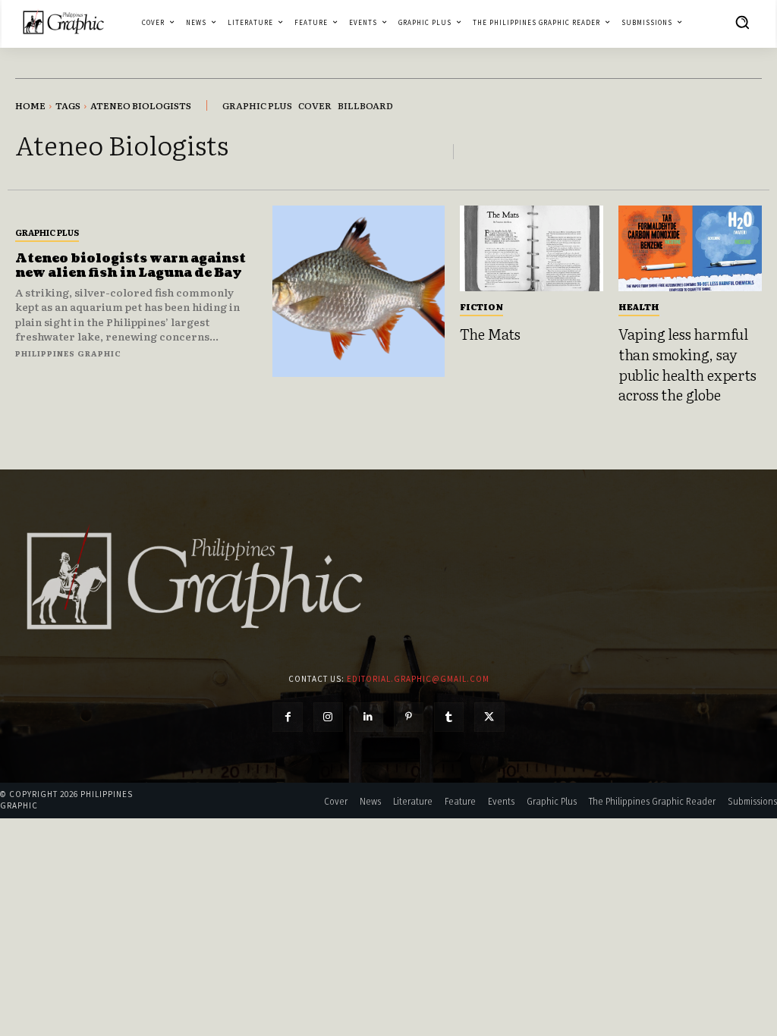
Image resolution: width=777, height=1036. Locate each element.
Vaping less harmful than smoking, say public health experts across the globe (687, 364)
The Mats (490, 333)
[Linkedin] (368, 717)
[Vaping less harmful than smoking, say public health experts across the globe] (690, 248)
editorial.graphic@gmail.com (418, 678)
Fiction (481, 306)
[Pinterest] (408, 717)
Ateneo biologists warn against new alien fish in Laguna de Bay (130, 265)
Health (638, 306)
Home (30, 105)
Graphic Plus (47, 232)
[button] (742, 22)
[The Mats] (531, 248)
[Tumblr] (449, 717)
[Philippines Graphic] (63, 22)
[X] (489, 717)
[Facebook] (287, 717)
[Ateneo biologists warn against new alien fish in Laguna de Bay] (358, 291)
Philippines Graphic (68, 353)
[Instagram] (328, 717)
